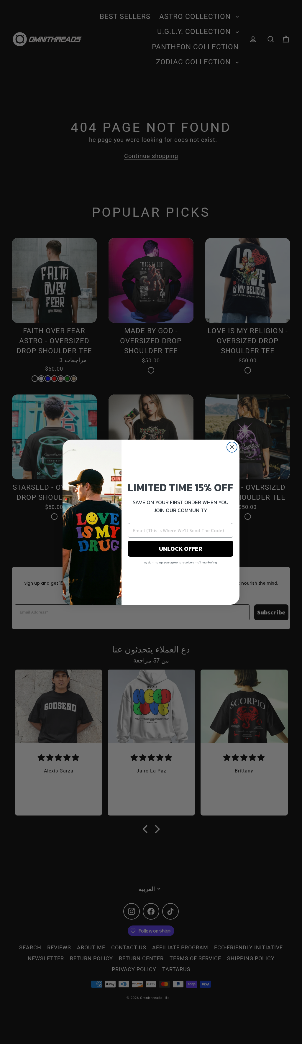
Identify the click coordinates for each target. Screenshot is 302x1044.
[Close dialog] (232, 447)
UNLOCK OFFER (180, 548)
